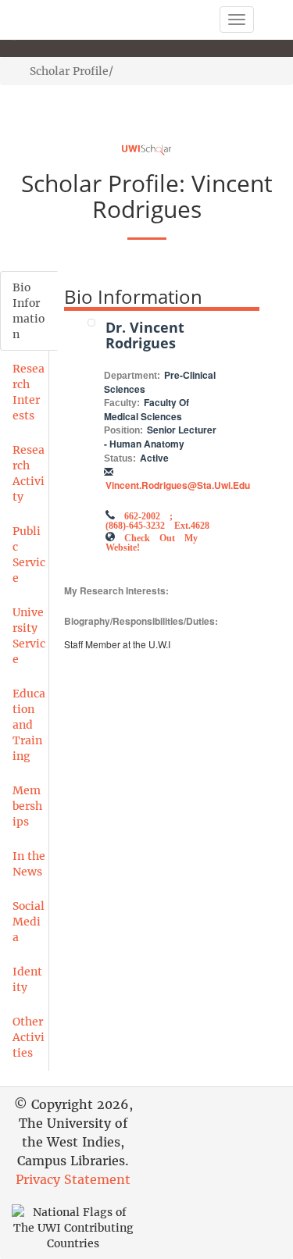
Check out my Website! (151, 541)
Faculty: (122, 403)
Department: (132, 375)
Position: (123, 430)
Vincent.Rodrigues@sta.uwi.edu (177, 485)
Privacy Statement (73, 1179)
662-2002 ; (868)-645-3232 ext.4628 (157, 519)
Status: (120, 458)
